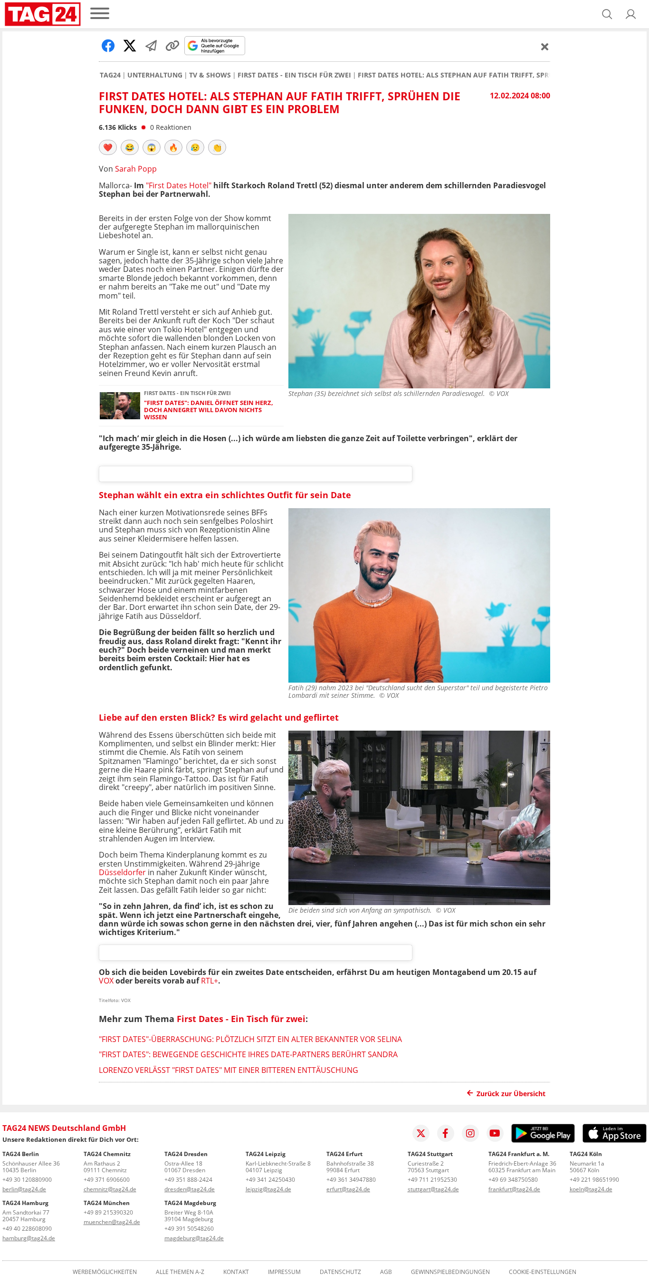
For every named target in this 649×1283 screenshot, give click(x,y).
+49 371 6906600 (107, 1180)
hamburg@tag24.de (28, 1238)
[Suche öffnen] (607, 14)
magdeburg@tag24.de (194, 1238)
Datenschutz (340, 1272)
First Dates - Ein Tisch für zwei (294, 75)
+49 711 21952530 (432, 1180)
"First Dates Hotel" (178, 185)
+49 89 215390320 (108, 1212)
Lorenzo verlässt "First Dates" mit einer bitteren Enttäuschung (228, 1070)
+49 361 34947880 (351, 1180)
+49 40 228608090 (27, 1229)
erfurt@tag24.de (348, 1189)
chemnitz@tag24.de (110, 1189)
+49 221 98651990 (594, 1180)
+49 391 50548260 (189, 1229)
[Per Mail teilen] (151, 45)
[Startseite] (43, 14)
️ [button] (108, 147)
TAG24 (110, 75)
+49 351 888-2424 (188, 1180)
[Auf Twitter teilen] (129, 45)
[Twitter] (420, 1133)
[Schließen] (545, 46)
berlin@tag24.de (24, 1189)
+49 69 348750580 (513, 1180)
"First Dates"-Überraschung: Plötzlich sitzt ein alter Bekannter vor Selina (250, 1039)
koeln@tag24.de (591, 1189)
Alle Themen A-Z (180, 1272)
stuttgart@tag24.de (433, 1189)
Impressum (284, 1272)
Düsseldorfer (122, 872)
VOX (106, 980)
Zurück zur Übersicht (511, 1093)
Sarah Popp (136, 169)
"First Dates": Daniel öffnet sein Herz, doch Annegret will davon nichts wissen (208, 410)
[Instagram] (470, 1133)
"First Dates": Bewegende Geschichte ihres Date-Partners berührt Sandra (248, 1054)
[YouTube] (495, 1133)
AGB (386, 1272)
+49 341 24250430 (270, 1180)
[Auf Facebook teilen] (108, 45)
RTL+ (209, 980)
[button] (631, 14)
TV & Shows (210, 75)
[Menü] (100, 14)
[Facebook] (445, 1133)
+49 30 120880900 (27, 1180)
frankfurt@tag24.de (514, 1189)
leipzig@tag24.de (268, 1189)
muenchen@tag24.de (112, 1222)
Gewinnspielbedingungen (450, 1272)
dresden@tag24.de (189, 1189)
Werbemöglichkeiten (105, 1272)
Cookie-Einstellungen (542, 1272)
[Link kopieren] (172, 45)
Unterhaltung (154, 75)
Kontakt (236, 1272)
